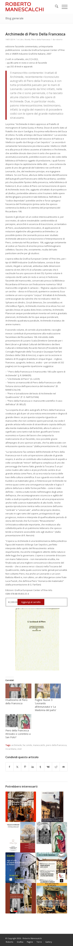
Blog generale (14, 18)
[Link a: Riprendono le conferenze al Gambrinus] (51, 867)
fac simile (27, 745)
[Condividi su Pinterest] (25, 766)
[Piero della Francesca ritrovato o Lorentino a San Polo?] (18, 721)
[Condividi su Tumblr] (40, 766)
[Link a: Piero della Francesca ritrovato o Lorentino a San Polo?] (51, 837)
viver (19, 748)
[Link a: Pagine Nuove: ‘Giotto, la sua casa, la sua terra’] (20, 867)
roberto (58, 39)
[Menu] (63, 7)
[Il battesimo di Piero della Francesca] (18, 691)
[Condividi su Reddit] (56, 766)
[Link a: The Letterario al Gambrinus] (20, 807)
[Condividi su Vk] (48, 766)
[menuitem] (55, 7)
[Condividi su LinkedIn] (32, 766)
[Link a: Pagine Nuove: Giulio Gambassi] (20, 837)
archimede (16, 745)
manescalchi (39, 745)
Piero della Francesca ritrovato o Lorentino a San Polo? (18, 734)
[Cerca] (55, 7)
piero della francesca (56, 745)
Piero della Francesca (40, 39)
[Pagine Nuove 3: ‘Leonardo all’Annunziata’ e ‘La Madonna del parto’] (48, 691)
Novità (27, 39)
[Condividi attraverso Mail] (63, 766)
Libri (22, 39)
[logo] (30, 7)
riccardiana (10, 748)
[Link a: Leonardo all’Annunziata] (51, 807)
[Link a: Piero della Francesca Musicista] (51, 898)
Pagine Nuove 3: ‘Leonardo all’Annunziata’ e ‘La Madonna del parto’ (45, 705)
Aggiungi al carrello (31, 602)
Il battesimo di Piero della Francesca (16, 701)
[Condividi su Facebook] (9, 766)
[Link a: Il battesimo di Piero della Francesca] (20, 898)
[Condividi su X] (17, 766)
